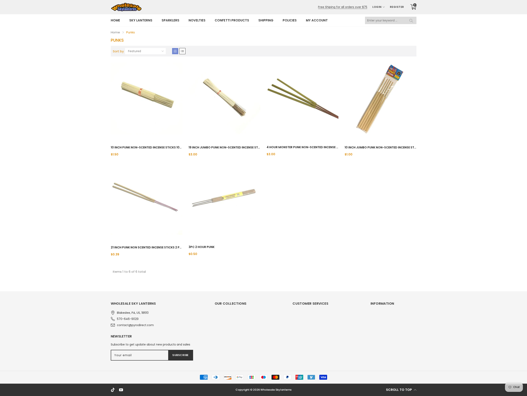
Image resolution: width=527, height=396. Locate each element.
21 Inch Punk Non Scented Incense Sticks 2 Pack (147, 247)
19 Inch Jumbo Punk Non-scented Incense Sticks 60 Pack (224, 147)
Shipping (265, 20)
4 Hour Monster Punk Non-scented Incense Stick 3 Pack (302, 147)
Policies (290, 20)
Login (377, 7)
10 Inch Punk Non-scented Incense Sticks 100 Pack (147, 147)
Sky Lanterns (140, 20)
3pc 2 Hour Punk (202, 247)
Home (115, 20)
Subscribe (180, 355)
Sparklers (170, 20)
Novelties (197, 20)
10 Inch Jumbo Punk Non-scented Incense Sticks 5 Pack (380, 147)
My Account (317, 20)
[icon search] (411, 20)
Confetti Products (232, 20)
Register (397, 7)
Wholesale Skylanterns (275, 390)
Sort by (118, 51)
